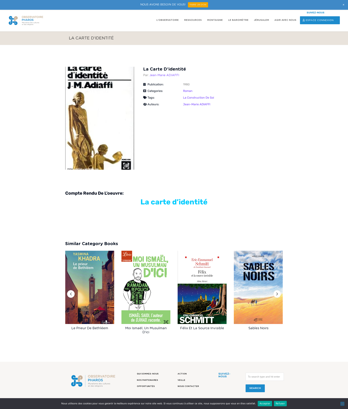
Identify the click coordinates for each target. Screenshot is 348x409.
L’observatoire (167, 20)
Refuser (280, 403)
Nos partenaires (147, 380)
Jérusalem (261, 20)
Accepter (265, 403)
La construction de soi (198, 97)
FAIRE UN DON (198, 5)
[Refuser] (342, 404)
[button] (71, 294)
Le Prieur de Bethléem (89, 328)
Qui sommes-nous (148, 374)
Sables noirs (258, 328)
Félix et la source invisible (202, 328)
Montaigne (215, 20)
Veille (181, 380)
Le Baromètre (238, 20)
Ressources (193, 20)
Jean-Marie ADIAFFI (164, 75)
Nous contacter (188, 386)
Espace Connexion (320, 20)
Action (182, 374)
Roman (187, 91)
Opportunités (146, 386)
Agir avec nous (285, 20)
